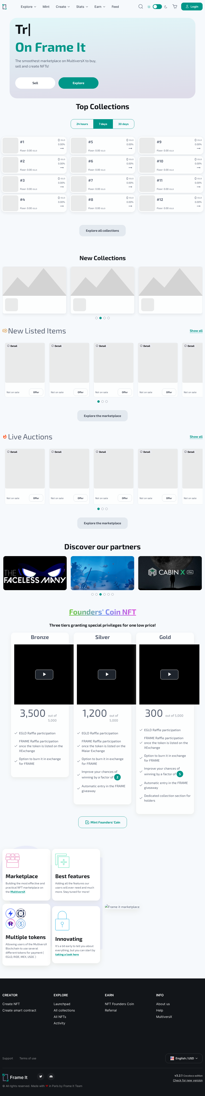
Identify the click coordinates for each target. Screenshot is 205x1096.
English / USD (185, 1058)
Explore (26, 7)
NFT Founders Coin (119, 1004)
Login (194, 6)
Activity (59, 1023)
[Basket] (175, 6)
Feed (115, 7)
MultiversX (17, 891)
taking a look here (67, 954)
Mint (46, 7)
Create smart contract (19, 1010)
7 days (103, 124)
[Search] (141, 6)
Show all (196, 330)
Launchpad (62, 1004)
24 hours (82, 124)
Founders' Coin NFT (102, 611)
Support (7, 1058)
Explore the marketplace (102, 416)
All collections (64, 1010)
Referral (111, 1010)
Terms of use (27, 1058)
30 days (123, 124)
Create (61, 7)
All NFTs (60, 1017)
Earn (97, 7)
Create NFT (11, 1004)
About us (163, 1004)
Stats (80, 7)
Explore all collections (102, 230)
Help (159, 1010)
